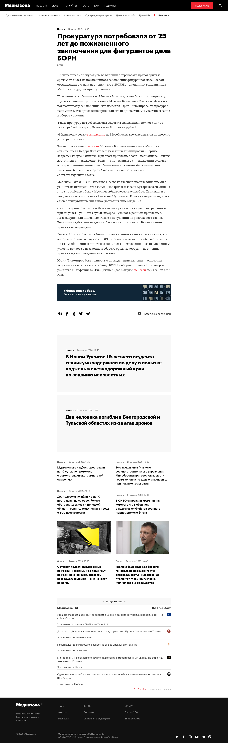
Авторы (62, 712)
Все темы (163, 15)
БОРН (60, 65)
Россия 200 (131, 712)
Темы (61, 705)
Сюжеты (56, 5)
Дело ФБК (144, 15)
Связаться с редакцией (157, 313)
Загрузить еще (114, 601)
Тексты (85, 5)
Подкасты (110, 5)
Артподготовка (72, 15)
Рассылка (89, 712)
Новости (41, 5)
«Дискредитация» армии (98, 15)
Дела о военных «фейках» (20, 15)
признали (91, 146)
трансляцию (95, 134)
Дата (96, 5)
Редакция (63, 718)
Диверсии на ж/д (125, 15)
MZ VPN (129, 705)
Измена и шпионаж (49, 15)
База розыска (132, 718)
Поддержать (202, 5)
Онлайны (71, 5)
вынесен (140, 270)
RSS (88, 705)
